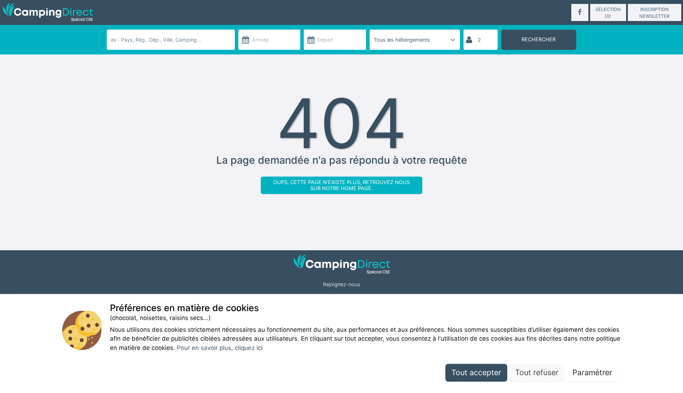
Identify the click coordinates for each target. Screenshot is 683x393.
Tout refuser (536, 372)
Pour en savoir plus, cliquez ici (220, 347)
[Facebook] (579, 12)
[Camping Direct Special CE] (113, 12)
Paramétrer (593, 372)
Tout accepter (476, 372)
